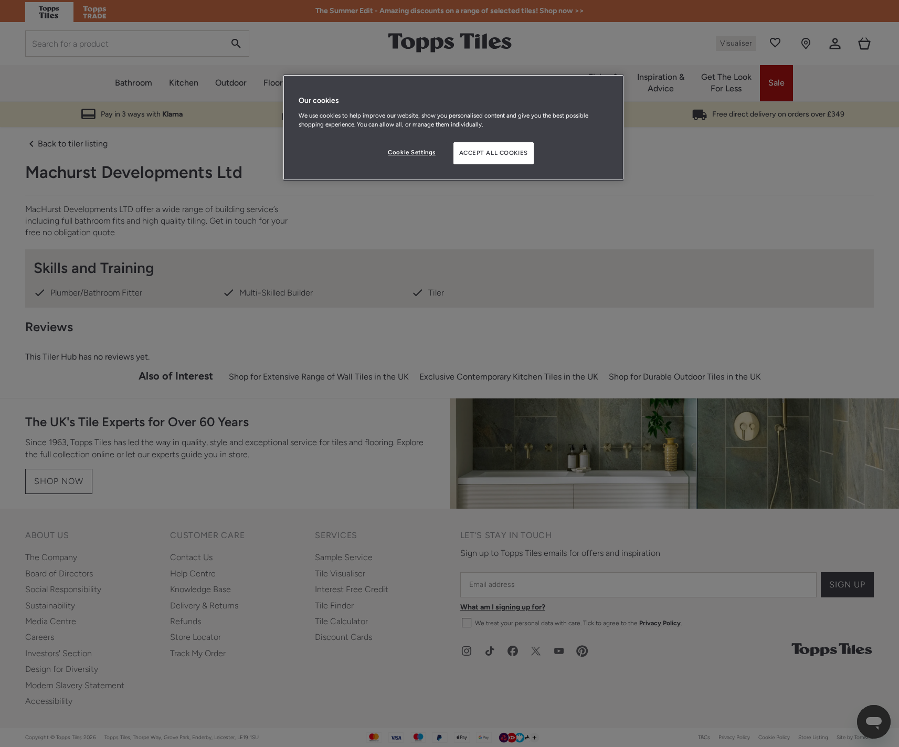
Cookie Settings (412, 152)
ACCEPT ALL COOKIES (493, 152)
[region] (453, 128)
